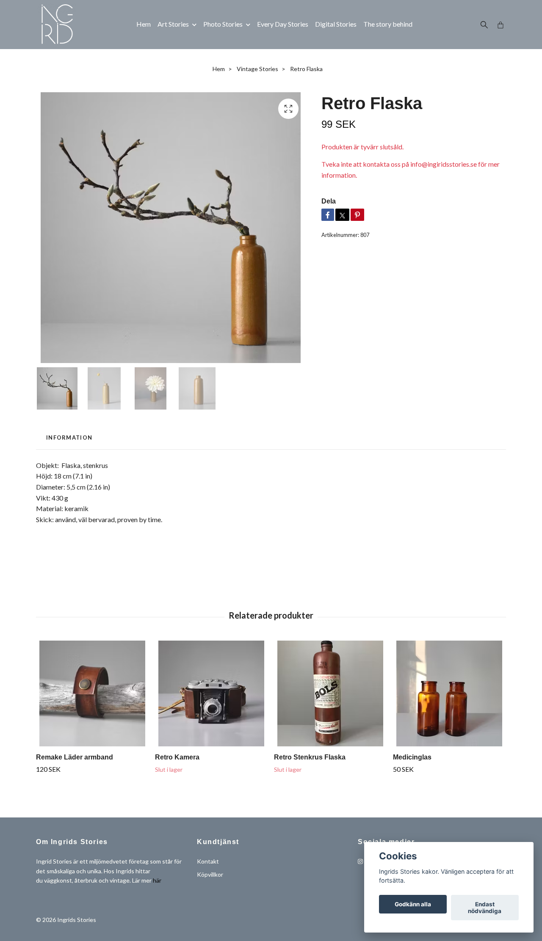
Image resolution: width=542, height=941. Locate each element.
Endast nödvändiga (484, 907)
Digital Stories (336, 24)
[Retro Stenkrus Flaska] (330, 693)
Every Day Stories (282, 24)
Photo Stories (223, 24)
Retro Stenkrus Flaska (310, 757)
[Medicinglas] (449, 693)
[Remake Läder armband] (92, 693)
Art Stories (173, 24)
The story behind (387, 24)
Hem (143, 24)
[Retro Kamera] (211, 693)
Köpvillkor (210, 874)
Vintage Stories (257, 68)
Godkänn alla (413, 904)
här (157, 880)
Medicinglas (412, 757)
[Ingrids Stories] (56, 24)
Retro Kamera (177, 757)
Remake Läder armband (74, 757)
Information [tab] (69, 437)
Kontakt (208, 861)
